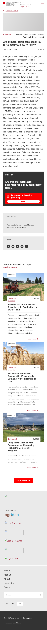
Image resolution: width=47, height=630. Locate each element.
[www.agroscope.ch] (23, 523)
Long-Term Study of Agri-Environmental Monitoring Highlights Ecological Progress (21, 447)
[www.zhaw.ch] (23, 559)
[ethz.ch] (23, 541)
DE (7, 604)
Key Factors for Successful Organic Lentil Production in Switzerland (22, 307)
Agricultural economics (12, 299)
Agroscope (11, 275)
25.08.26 (36, 298)
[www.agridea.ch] (23, 515)
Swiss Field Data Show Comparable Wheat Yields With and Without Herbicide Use (22, 377)
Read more (31, 339)
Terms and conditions (12, 623)
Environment (7, 34)
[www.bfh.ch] (23, 532)
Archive (7, 575)
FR (13, 604)
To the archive (23, 481)
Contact (8, 587)
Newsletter (9, 583)
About (7, 579)
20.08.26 (36, 367)
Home (7, 570)
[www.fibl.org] (23, 550)
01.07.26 (36, 439)
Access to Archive (12, 11)
